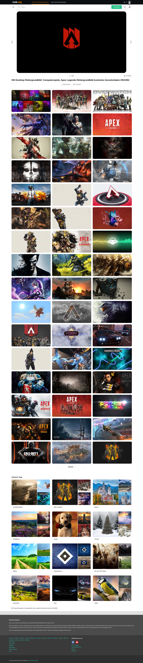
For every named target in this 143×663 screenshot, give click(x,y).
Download (117, 7)
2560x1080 (49, 638)
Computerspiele (66, 84)
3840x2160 (22, 638)
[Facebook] (73, 643)
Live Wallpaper (12, 647)
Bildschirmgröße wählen (76, 647)
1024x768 (17, 640)
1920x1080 (11, 638)
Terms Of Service (31, 660)
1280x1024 (38, 638)
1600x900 (27, 638)
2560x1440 (32, 638)
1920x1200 (11, 640)
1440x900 (60, 638)
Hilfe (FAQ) (74, 650)
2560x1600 (27, 640)
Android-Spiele (12, 641)
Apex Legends (77, 84)
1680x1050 (65, 638)
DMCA (36, 660)
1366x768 (17, 638)
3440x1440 (43, 638)
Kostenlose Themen (13, 649)
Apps (10, 651)
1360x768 (22, 640)
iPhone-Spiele (12, 643)
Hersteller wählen (75, 645)
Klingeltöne (11, 645)
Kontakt (73, 648)
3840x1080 (55, 638)
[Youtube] (77, 643)
